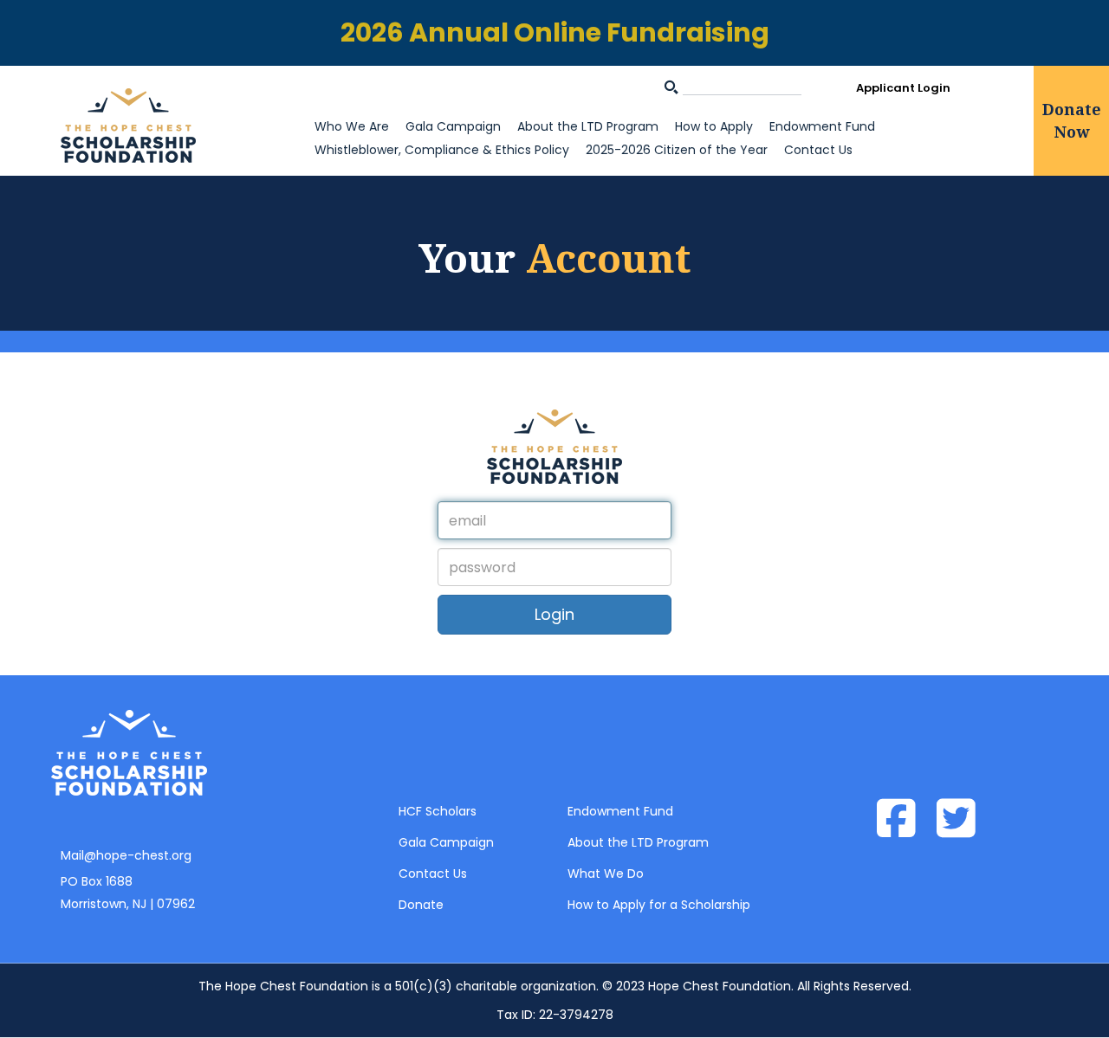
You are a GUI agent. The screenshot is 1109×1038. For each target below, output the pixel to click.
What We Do (605, 873)
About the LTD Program (587, 126)
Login (554, 614)
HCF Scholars (438, 811)
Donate (421, 904)
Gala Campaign (453, 126)
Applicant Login (903, 88)
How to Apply (714, 126)
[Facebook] (905, 821)
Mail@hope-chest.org (126, 855)
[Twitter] (965, 821)
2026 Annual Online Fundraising (554, 32)
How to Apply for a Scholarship (658, 904)
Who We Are (352, 126)
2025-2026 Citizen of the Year (677, 149)
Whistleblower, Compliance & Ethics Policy (442, 149)
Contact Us (818, 149)
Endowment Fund (822, 126)
